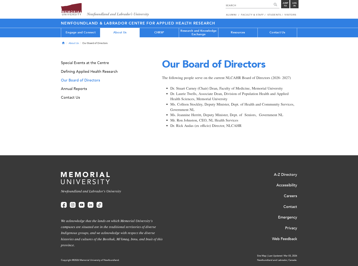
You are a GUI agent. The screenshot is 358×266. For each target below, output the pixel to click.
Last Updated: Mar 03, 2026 (282, 255)
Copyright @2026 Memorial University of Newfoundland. (90, 260)
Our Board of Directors (80, 80)
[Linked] (90, 205)
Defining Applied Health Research (89, 71)
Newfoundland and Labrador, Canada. (277, 260)
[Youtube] (82, 205)
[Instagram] (73, 205)
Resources (238, 32)
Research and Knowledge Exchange (198, 32)
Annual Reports (74, 88)
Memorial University (105, 10)
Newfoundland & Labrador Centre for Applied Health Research (138, 23)
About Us (119, 32)
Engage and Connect (81, 32)
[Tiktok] (99, 205)
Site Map (261, 255)
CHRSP (159, 32)
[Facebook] (64, 205)
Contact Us (277, 32)
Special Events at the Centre (85, 63)
